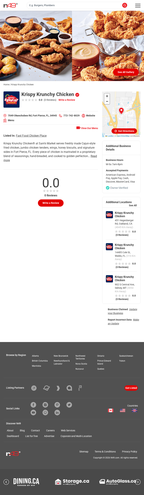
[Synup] (61, 388)
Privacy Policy (129, 451)
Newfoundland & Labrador (62, 362)
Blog (22, 430)
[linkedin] (57, 412)
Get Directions (126, 131)
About (10, 430)
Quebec (100, 369)
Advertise (49, 436)
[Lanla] (72, 388)
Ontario (100, 356)
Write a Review (66, 99)
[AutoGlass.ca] (118, 482)
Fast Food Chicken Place (31, 135)
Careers (50, 430)
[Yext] (36, 388)
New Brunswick (61, 356)
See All (133, 205)
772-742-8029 (71, 115)
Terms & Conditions (105, 451)
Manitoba (36, 366)
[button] (121, 110)
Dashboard (13, 436)
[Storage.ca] (72, 482)
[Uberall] (49, 388)
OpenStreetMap (123, 136)
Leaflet (110, 136)
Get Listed (131, 388)
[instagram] (45, 405)
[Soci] (80, 388)
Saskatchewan (126, 356)
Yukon (122, 361)
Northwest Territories (80, 357)
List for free (31, 436)
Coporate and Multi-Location (76, 436)
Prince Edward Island (104, 362)
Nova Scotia (81, 364)
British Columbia (40, 361)
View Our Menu (89, 128)
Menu (11, 120)
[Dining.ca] (26, 482)
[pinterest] (57, 405)
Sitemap (83, 451)
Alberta (35, 356)
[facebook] (33, 405)
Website (90, 115)
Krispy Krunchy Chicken (124, 214)
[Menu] (137, 5)
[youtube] (33, 412)
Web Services (68, 430)
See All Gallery (126, 72)
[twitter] (69, 405)
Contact (35, 430)
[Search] (124, 5)
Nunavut (80, 369)
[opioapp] (45, 412)
